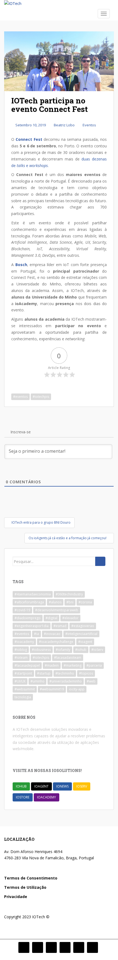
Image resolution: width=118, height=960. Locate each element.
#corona (85, 602)
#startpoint (23, 673)
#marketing (73, 665)
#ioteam (21, 657)
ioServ (81, 786)
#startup (43, 673)
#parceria (94, 665)
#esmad (60, 626)
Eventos (89, 125)
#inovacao (52, 633)
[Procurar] (100, 561)
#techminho (64, 673)
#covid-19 (22, 610)
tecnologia (23, 697)
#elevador (70, 618)
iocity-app (77, 689)
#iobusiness (41, 649)
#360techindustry (69, 594)
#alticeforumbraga (29, 602)
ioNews (62, 786)
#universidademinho (65, 681)
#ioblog (21, 649)
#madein (52, 665)
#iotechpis (41, 396)
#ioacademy (24, 641)
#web (91, 681)
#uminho (37, 681)
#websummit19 (52, 689)
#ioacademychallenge (56, 641)
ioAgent (41, 786)
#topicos (86, 673)
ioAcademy (46, 797)
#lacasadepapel (27, 665)
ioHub (21, 786)
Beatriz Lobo (64, 125)
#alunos (55, 602)
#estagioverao (82, 626)
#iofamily (63, 649)
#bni (70, 602)
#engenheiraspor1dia (32, 626)
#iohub (80, 649)
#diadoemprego (28, 618)
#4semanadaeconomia (33, 594)
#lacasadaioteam (67, 657)
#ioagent (85, 641)
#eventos (20, 396)
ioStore (22, 797)
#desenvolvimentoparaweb (56, 610)
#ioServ (97, 649)
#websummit (25, 689)
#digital (51, 618)
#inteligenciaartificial (81, 633)
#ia (36, 633)
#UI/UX (20, 681)
